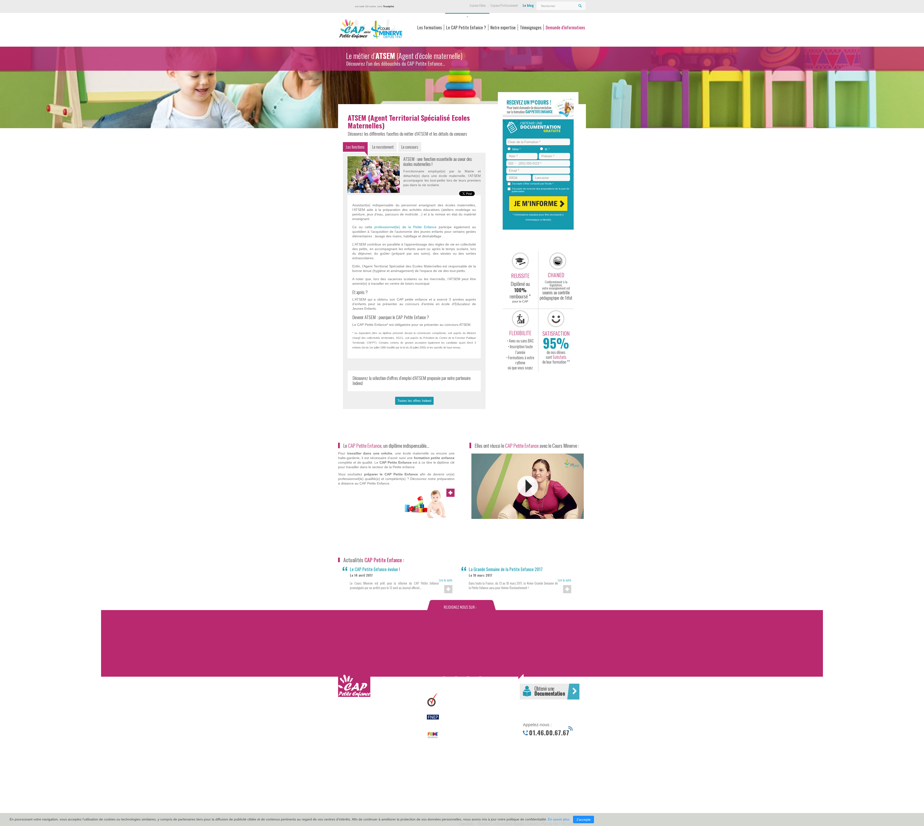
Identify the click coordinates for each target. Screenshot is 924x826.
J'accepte (583, 819)
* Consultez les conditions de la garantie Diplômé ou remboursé (375, 718)
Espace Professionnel (504, 5)
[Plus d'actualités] (448, 589)
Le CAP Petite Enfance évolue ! (375, 569)
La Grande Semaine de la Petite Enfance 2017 (506, 569)
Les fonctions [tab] (355, 147)
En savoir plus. (559, 819)
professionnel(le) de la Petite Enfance (405, 227)
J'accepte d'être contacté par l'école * (532, 183)
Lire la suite (445, 580)
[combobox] (512, 163)
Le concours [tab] (409, 147)
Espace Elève (478, 5)
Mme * (516, 149)
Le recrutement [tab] (383, 147)
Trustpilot (388, 6)
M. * (547, 149)
